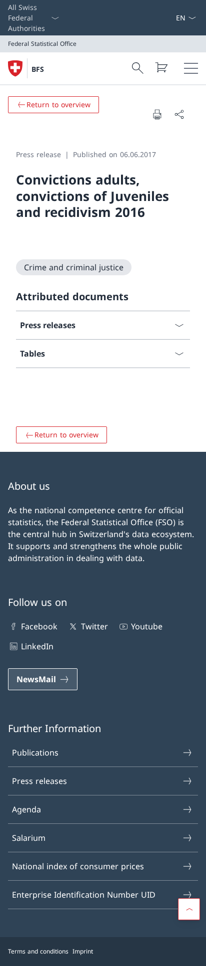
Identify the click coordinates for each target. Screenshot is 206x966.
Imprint (82, 951)
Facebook (39, 626)
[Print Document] (157, 114)
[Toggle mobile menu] (191, 68)
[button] (189, 909)
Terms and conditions (38, 951)
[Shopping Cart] (161, 67)
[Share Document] (179, 114)
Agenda (26, 809)
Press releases (39, 780)
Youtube (146, 626)
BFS (38, 69)
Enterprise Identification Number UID (84, 894)
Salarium (29, 837)
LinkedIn (37, 646)
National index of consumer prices (78, 866)
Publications (35, 752)
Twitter (94, 626)
